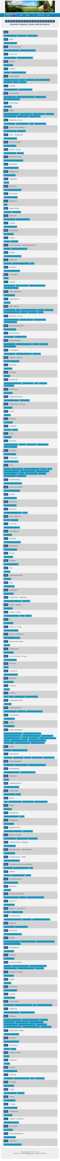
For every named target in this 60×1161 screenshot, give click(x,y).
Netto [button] (34, 1005)
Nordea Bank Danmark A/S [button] (38, 114)
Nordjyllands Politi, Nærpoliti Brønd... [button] (11, 860)
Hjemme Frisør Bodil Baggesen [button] (10, 473)
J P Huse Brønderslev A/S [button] (9, 1100)
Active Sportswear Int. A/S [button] (9, 123)
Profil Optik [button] (28, 875)
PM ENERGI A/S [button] (26, 601)
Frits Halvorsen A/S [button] (16, 212)
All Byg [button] (5, 801)
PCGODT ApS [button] (23, 312)
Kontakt (37, 1152)
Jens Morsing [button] (24, 738)
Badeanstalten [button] (7, 890)
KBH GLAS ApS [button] (14, 520)
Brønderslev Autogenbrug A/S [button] (10, 43)
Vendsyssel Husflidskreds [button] (43, 444)
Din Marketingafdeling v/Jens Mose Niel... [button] (41, 919)
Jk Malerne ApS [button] (7, 750)
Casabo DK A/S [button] (7, 212)
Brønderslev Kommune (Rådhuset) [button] (21, 868)
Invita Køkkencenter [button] (40, 1078)
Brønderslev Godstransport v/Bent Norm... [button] (12, 1144)
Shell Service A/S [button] (21, 131)
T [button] (48, 21)
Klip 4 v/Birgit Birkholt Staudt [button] (31, 473)
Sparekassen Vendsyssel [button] (23, 116)
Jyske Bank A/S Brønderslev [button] (25, 114)
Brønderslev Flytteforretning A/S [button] (10, 674)
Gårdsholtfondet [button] (7, 437)
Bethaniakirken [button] (22, 444)
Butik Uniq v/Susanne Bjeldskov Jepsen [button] (21, 263)
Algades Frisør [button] (7, 469)
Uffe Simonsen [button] (23, 82)
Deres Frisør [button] (43, 469)
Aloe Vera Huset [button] (7, 263)
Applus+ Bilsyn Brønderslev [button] (9, 838)
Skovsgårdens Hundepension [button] (10, 968)
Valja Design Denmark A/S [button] (40, 123)
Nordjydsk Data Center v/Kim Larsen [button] (11, 312)
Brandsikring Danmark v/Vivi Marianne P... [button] (12, 383)
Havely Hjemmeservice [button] (9, 926)
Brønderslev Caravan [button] (8, 234)
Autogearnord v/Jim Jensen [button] (9, 97)
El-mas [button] (36, 383)
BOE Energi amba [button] (8, 407)
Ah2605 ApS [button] (7, 72)
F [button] (19, 21)
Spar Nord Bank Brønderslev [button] (10, 116)
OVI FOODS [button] (6, 1063)
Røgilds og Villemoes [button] (21, 476)
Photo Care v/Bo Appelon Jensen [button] (11, 461)
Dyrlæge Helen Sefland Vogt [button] (22, 285)
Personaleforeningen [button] (31, 444)
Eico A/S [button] (32, 1078)
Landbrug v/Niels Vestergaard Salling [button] (11, 490)
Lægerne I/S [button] (6, 740)
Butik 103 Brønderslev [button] (8, 1005)
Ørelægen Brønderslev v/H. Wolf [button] (37, 742)
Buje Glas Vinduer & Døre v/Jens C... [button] (21, 1078)
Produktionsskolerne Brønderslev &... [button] (24, 57)
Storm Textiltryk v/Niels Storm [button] (22, 123)
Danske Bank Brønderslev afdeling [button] (11, 114)
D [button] (14, 21)
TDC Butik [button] (6, 1056)
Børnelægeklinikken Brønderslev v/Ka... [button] (12, 738)
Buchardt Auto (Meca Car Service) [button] (42, 79)
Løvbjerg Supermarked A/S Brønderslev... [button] (23, 1005)
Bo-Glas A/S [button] (6, 520)
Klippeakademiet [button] (42, 473)
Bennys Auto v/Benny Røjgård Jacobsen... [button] (25, 97)
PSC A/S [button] (22, 816)
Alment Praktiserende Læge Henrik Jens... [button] (32, 733)
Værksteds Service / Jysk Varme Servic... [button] (37, 765)
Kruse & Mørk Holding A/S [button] (9, 175)
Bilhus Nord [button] (22, 79)
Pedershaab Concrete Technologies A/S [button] (35, 897)
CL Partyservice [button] (14, 241)
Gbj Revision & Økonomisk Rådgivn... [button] (11, 941)
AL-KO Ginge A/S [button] (21, 711)
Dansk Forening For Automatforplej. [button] (11, 400)
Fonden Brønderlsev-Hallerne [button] (10, 226)
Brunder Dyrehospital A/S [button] (9, 285)
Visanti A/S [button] (40, 312)
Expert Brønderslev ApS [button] (9, 904)
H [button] (24, 21)
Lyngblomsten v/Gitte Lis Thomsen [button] (11, 897)
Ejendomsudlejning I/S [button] (8, 336)
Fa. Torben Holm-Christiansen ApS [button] (18, 72)
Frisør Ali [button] (49, 469)
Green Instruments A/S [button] (8, 385)
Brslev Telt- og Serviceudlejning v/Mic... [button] (20, 966)
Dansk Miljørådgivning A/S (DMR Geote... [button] (12, 601)
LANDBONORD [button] (7, 704)
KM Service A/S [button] (28, 757)
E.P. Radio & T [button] (7, 912)
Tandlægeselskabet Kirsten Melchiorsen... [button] (12, 1026)
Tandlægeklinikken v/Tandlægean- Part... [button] (27, 1024)
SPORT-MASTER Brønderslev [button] (10, 990)
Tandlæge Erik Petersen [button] (9, 1022)
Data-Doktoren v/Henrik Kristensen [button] (11, 319)
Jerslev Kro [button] (6, 689)
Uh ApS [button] (31, 123)
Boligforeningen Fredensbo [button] (9, 329)
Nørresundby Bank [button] (49, 114)
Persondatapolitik (25, 1152)
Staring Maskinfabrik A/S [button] (49, 757)
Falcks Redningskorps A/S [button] (9, 845)
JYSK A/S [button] (6, 182)
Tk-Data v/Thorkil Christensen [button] (10, 322)
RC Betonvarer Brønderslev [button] (9, 145)
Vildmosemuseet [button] (7, 809)
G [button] (22, 21)
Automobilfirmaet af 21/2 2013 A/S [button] (11, 79)
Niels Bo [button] (6, 278)
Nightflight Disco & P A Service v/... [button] (28, 772)
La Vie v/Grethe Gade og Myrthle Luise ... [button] (12, 256)
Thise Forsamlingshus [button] (8, 951)
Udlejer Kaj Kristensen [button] (32, 35)
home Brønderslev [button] (43, 344)
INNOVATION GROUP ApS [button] (9, 1137)
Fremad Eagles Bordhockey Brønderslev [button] (12, 190)
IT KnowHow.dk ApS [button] (8, 623)
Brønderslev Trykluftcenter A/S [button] (21, 765)
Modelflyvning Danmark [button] (9, 586)
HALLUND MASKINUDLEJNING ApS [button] (11, 772)
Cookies (32, 1152)
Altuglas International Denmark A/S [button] (11, 816)
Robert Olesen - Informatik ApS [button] (26, 319)
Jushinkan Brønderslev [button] (9, 958)
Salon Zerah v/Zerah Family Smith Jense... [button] (12, 483)
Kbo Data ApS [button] (40, 310)
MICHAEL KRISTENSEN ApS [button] (15, 801)
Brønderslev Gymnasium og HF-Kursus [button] (12, 542)
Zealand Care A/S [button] (39, 968)
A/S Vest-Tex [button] (6, 1049)
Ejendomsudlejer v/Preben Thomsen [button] (24, 353)
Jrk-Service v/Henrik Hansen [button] (21, 926)
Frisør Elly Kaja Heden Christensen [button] (11, 471)
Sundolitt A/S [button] (7, 376)
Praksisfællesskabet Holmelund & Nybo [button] (19, 740)
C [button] (11, 21)
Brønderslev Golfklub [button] (8, 593)
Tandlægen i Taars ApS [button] (41, 1024)
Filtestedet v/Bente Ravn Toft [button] (10, 505)
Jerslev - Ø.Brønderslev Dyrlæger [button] (11, 288)
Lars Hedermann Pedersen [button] (31, 696)
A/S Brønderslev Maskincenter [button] (10, 711)
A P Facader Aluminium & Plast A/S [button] (11, 787)
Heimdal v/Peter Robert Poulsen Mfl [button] (29, 310)
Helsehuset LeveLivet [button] (8, 975)
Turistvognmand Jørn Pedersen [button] (10, 197)
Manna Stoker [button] (23, 897)
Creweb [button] (18, 310)
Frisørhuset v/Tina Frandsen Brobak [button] (27, 471)
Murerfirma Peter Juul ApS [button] (28, 801)
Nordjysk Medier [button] (7, 106)
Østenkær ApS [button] (7, 579)
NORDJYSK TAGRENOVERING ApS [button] (11, 1012)
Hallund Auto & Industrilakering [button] (25, 89)
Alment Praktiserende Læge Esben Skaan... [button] (13, 733)
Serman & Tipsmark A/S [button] (37, 757)
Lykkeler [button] (6, 667)
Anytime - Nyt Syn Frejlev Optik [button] (10, 1107)
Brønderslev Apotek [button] (8, 65)
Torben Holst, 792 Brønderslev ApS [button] (44, 1005)
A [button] (6, 21)
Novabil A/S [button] (15, 82)
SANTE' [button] (32, 263)
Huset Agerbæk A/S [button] (8, 557)
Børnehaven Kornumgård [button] (9, 219)
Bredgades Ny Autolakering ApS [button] (10, 89)
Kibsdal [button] (5, 696)
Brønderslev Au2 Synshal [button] (22, 838)
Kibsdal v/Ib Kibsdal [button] (22, 35)
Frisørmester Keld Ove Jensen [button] (42, 471)
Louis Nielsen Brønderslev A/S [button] (18, 875)
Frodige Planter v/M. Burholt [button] (10, 153)
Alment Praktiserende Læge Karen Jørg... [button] (12, 735)
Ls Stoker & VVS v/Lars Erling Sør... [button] (11, 615)
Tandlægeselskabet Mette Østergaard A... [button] (31, 1026)
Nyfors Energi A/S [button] (7, 368)
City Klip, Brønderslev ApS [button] (17, 469)
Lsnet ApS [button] (13, 1049)
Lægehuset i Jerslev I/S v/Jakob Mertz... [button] (47, 738)
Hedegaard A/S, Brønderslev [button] (10, 660)
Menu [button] (6, 32)
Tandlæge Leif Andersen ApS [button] (22, 1022)
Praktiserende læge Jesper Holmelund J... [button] (37, 740)
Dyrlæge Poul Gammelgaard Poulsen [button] (37, 285)
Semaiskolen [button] (7, 302)
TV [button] (33, 15)
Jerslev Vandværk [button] (8, 1115)
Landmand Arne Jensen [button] (19, 696)
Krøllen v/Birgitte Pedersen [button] (9, 476)
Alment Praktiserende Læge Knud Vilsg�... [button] (31, 735)
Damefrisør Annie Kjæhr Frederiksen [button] (32, 469)
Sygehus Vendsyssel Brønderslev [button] (11, 564)
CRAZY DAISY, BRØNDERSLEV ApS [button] (11, 270)
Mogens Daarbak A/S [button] (8, 652)
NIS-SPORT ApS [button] (7, 534)
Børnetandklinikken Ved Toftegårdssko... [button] (31, 1019)
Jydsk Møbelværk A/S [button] (8, 823)
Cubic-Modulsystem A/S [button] (9, 794)
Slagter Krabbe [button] (7, 983)
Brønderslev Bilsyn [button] (33, 838)
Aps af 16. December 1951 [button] (47, 735)
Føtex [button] (5, 204)
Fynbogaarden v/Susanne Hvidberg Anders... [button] (13, 160)
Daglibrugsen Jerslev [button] (8, 682)
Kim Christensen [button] (44, 1019)
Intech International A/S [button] (18, 757)
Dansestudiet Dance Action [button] (9, 454)
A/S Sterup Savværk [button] (8, 1078)
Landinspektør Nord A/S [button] (9, 718)
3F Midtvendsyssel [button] (8, 393)
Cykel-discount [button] (7, 248)
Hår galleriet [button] (21, 473)
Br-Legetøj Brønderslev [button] (9, 726)
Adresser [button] (28, 15)
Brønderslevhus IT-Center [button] (9, 310)
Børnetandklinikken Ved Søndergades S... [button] (12, 1019)
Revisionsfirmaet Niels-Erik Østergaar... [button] (12, 943)
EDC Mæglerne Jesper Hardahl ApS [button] (24, 344)
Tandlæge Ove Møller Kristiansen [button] (36, 1022)
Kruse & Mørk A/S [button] (36, 353)
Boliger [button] (21, 15)
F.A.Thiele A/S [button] (7, 875)
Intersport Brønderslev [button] (8, 1085)
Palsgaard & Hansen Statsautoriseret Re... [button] (45, 941)
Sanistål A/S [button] (28, 615)
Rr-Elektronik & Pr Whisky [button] (17, 912)
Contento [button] (6, 779)
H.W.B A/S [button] (25, 512)
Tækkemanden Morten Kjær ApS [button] (27, 1012)
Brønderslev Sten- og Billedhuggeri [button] (11, 50)
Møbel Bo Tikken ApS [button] (27, 831)
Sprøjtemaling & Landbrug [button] (20, 336)
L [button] (32, 21)
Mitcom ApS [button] (6, 645)
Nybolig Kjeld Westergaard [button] (9, 346)
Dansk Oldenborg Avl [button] (24, 400)
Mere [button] (48, 15)
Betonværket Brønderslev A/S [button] (10, 138)
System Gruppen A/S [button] (32, 312)
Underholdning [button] (40, 15)
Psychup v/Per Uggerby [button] (9, 742)
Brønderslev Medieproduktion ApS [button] (11, 1122)
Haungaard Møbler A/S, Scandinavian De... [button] (13, 831)
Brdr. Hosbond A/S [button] (30, 79)
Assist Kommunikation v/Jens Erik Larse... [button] (12, 919)
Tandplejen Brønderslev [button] (46, 1026)
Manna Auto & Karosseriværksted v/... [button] (11, 99)
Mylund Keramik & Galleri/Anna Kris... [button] (11, 637)
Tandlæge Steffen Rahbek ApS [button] (10, 1024)
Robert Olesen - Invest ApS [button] (39, 319)
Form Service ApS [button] (8, 757)
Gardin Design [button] (21, 1093)
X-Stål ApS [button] (18, 794)
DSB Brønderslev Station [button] (9, 853)
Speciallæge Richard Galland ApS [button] (22, 742)
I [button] (27, 21)
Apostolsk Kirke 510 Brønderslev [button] (10, 444)
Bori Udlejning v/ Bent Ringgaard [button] (11, 630)
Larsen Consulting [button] (49, 310)
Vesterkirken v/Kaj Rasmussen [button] (10, 446)
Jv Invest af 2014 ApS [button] (33, 738)
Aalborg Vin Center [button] (8, 1129)
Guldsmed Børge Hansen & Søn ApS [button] (11, 527)
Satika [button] (31, 868)
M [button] (35, 21)
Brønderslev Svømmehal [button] (9, 997)
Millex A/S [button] (22, 615)
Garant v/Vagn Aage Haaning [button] (10, 1093)
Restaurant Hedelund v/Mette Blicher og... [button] (12, 934)
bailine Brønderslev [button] (8, 868)
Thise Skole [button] (15, 429)
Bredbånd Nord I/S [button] (8, 608)
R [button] (43, 21)
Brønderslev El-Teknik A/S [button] (9, 353)
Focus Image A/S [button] (43, 383)
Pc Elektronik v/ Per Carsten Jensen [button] (11, 361)
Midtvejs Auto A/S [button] (7, 82)
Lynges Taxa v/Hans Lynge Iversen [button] (11, 1041)
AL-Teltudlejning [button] (7, 966)
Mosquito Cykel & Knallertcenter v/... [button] (19, 248)
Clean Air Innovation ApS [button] (28, 383)
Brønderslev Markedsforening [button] (10, 35)
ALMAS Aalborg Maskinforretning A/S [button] (34, 711)
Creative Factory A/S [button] (27, 919)
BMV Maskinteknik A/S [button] (8, 765)
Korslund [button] (11, 696)
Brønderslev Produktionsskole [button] (10, 549)
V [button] (53, 21)
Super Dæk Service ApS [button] (9, 295)
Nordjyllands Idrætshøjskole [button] (10, 57)
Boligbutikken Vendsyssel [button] (9, 344)
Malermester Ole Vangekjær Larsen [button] (20, 750)
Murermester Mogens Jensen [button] (41, 801)
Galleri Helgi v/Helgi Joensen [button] (10, 498)
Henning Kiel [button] (35, 344)
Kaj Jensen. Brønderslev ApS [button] (10, 131)
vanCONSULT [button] (20, 153)
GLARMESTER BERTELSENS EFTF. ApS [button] (12, 512)
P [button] (40, 21)
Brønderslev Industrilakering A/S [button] (10, 882)
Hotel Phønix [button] (7, 571)
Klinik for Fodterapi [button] (8, 422)
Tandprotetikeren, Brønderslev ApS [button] (11, 1034)
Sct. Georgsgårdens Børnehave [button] (22, 219)
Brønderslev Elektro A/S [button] (40, 97)
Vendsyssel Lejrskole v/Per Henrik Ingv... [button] (26, 968)
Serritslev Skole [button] (7, 429)
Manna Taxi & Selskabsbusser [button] (10, 1071)
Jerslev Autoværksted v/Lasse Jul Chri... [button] (38, 966)
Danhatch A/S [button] (7, 415)
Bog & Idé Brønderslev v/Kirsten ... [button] (11, 167)
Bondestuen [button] (6, 241)
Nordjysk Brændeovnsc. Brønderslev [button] (27, 50)
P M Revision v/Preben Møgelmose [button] (28, 941)
